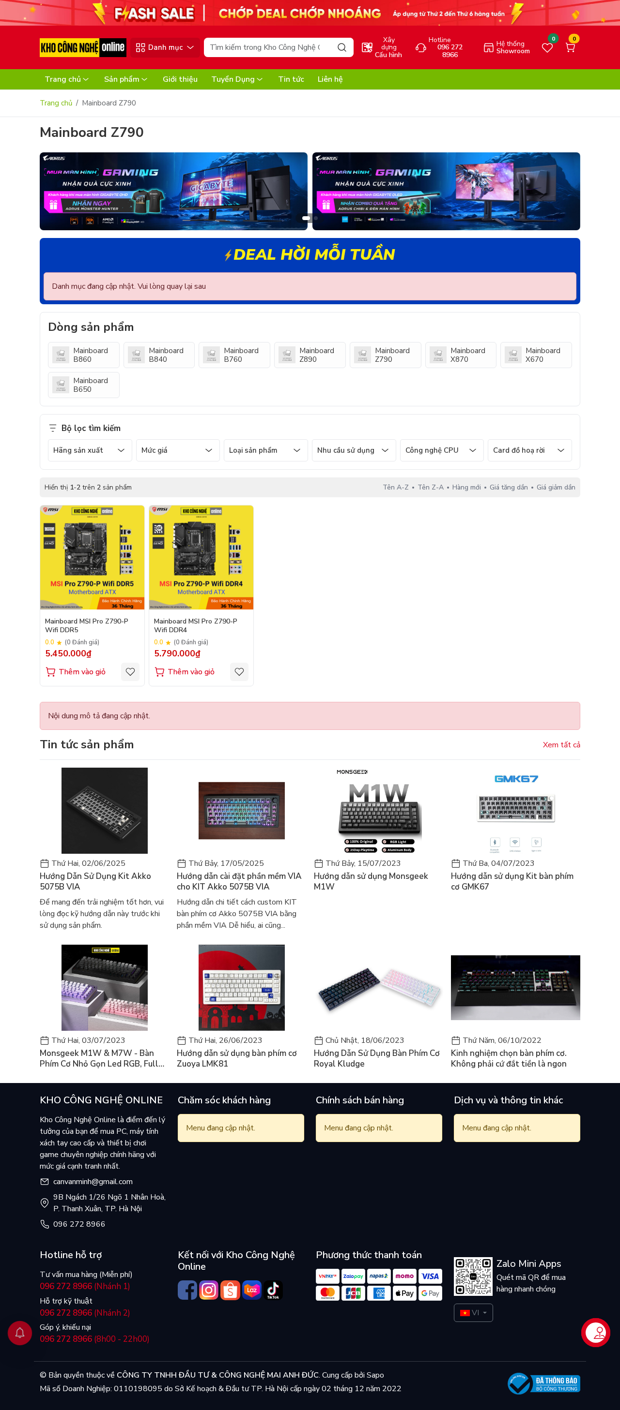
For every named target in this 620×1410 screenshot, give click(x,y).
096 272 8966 (79, 1224)
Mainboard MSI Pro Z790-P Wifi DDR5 (86, 626)
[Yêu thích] (130, 672)
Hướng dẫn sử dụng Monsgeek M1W (371, 881)
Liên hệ (330, 79)
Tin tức (291, 79)
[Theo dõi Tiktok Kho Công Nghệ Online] (273, 1290)
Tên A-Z (396, 487)
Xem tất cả (561, 745)
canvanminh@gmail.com (93, 1181)
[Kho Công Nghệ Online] (83, 47)
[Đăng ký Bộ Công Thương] (544, 1384)
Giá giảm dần (556, 487)
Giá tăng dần (509, 487)
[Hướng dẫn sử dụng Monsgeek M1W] (378, 811)
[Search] (342, 47)
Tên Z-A (431, 487)
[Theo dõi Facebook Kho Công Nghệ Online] (187, 1290)
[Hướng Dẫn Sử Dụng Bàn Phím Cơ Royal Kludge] (378, 988)
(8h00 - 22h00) (95, 1339)
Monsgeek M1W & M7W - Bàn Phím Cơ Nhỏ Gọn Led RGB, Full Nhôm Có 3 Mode (99, 1058)
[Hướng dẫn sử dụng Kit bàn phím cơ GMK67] (515, 811)
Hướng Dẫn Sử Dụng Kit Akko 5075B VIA (95, 881)
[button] (566, 193)
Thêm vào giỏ (82, 672)
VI (475, 1312)
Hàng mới (466, 487)
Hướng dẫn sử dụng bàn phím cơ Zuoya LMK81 (237, 1058)
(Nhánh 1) (85, 1286)
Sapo (374, 1375)
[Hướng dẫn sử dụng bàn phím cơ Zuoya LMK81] (241, 988)
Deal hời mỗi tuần (314, 254)
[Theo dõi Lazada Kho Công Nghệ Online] (252, 1290)
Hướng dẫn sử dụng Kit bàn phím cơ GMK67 (512, 881)
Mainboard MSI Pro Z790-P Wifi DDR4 (195, 626)
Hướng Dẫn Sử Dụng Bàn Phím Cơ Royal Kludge (377, 1058)
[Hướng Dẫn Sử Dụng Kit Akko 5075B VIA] (104, 811)
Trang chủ (63, 79)
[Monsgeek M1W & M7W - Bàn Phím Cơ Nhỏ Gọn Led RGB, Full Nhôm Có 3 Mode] (104, 988)
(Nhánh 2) (85, 1313)
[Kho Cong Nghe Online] (310, 12)
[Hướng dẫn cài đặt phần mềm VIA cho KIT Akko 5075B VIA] (241, 811)
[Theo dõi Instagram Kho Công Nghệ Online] (208, 1290)
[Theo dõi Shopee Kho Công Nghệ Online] (230, 1290)
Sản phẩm (122, 79)
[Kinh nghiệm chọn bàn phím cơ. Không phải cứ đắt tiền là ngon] (515, 988)
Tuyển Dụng (233, 79)
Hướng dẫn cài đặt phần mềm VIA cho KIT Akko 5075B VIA (239, 881)
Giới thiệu (180, 79)
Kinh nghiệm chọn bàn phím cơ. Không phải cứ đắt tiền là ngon (509, 1058)
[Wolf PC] (174, 191)
